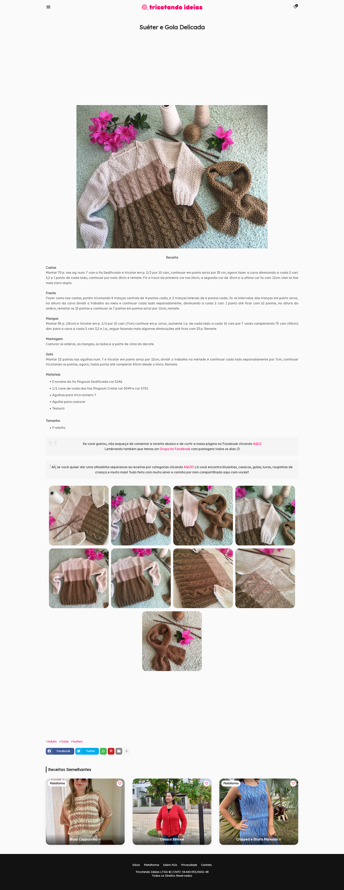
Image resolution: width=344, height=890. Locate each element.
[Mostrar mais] (126, 751)
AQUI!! (189, 467)
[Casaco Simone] (172, 812)
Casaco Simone (172, 839)
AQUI (257, 444)
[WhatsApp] (103, 751)
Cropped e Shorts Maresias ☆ (258, 839)
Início (136, 865)
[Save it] (296, 36)
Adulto (52, 741)
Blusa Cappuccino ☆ (85, 839)
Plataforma (151, 865)
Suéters (78, 741)
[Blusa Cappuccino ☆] (85, 812)
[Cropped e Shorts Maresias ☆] (258, 812)
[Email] (118, 751)
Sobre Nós (170, 865)
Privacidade (189, 865)
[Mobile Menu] (48, 7)
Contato (206, 865)
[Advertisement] (165, 72)
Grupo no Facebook (175, 449)
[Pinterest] (111, 751)
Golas (65, 741)
